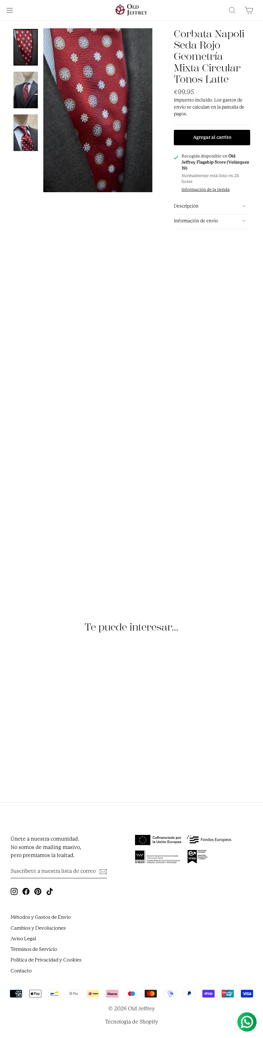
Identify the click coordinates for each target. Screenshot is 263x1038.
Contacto (21, 971)
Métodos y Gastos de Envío (41, 917)
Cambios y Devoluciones (38, 928)
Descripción (186, 206)
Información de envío (196, 220)
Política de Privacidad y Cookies (46, 960)
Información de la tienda (206, 189)
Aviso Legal (23, 939)
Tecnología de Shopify (131, 1022)
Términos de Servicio (34, 949)
